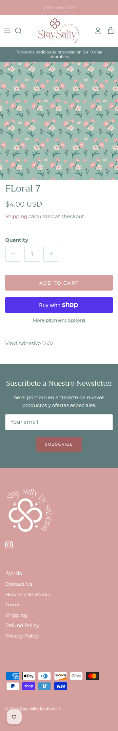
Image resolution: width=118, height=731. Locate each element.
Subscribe (59, 444)
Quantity (16, 240)
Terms (12, 604)
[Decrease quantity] (13, 254)
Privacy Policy (22, 636)
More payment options (59, 320)
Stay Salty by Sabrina (40, 708)
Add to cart (59, 283)
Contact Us (18, 584)
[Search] (21, 31)
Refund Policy (22, 625)
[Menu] (7, 31)
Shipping (16, 216)
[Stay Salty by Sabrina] (59, 31)
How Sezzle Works (27, 594)
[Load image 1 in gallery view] (59, 121)
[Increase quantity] (51, 254)
